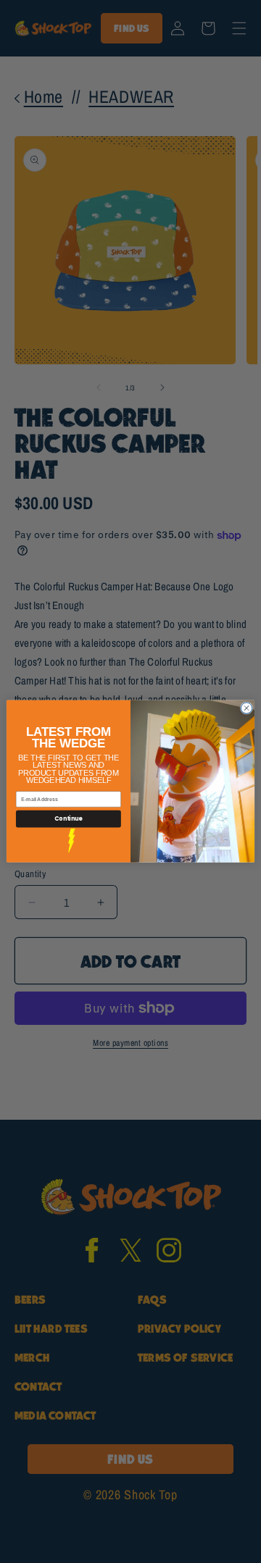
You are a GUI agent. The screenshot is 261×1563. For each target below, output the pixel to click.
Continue (68, 819)
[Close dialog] (246, 708)
